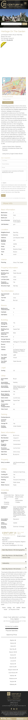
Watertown (12, 678)
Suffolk (18, 607)
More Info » (5, 540)
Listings (9, 607)
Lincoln (12, 661)
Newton (12, 663)
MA (14, 607)
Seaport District (12, 669)
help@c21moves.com (14, 702)
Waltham (12, 675)
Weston (12, 643)
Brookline (12, 658)
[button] (24, 24)
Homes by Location (11, 626)
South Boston (12, 672)
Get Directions (7, 102)
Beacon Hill (12, 652)
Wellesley (12, 684)
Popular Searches (12, 630)
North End (12, 666)
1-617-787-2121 (10, 543)
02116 (5, 609)
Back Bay (12, 649)
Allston (12, 646)
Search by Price (12, 635)
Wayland (12, 681)
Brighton (12, 640)
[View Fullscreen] (4, 84)
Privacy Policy (17, 192)
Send (3, 195)
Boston (24, 607)
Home (3, 607)
